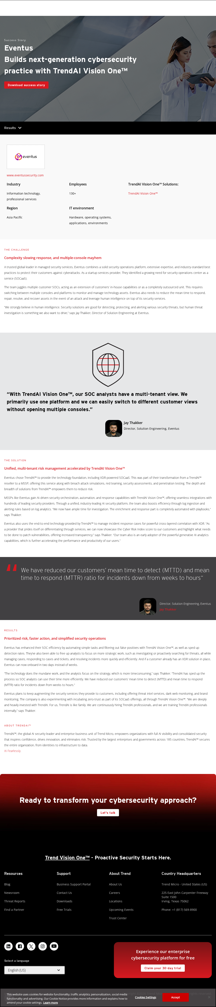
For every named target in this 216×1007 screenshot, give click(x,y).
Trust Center (118, 918)
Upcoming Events (121, 910)
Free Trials (64, 910)
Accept (175, 997)
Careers (114, 893)
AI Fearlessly (12, 751)
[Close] (209, 997)
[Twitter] (31, 946)
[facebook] (20, 946)
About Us (115, 884)
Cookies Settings (145, 997)
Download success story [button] (26, 85)
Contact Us (64, 893)
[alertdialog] (108, 997)
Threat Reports (14, 901)
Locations (115, 901)
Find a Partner (14, 910)
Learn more (50, 1002)
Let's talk (108, 812)
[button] (34, 970)
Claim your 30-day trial (161, 967)
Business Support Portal (74, 884)
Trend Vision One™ (67, 858)
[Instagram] (42, 946)
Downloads (64, 901)
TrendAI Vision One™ (143, 193)
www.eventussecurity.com (25, 175)
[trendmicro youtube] (54, 946)
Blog (7, 884)
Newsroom (11, 893)
